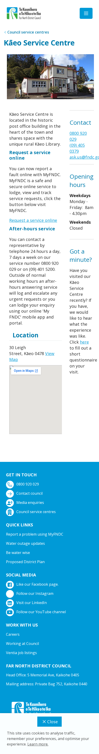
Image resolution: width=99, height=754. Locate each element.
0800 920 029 (27, 484)
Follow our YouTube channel (41, 611)
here (84, 342)
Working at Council (22, 643)
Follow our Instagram (34, 593)
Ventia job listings (21, 652)
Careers (13, 634)
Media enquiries (30, 502)
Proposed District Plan (25, 561)
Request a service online (33, 220)
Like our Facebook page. (37, 584)
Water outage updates (25, 543)
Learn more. (37, 744)
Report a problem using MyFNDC (34, 534)
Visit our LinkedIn (31, 602)
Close (52, 721)
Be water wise (18, 552)
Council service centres (28, 32)
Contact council (29, 493)
